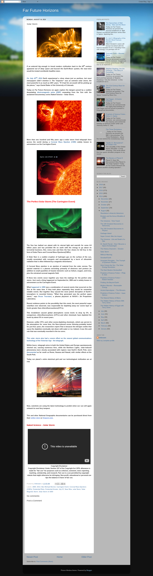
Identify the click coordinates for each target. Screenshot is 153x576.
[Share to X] (60, 484)
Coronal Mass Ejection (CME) (63, 142)
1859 (34, 487)
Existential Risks (38, 489)
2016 (101, 190)
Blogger (89, 570)
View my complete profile (105, 340)
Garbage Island (105, 233)
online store (35, 418)
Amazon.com (48, 418)
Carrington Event (63, 487)
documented (32, 352)
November (105, 202)
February (104, 326)
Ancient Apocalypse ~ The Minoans (112, 290)
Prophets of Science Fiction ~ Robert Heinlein (110, 278)
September (105, 208)
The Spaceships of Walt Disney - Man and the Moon (116, 24)
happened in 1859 (38, 287)
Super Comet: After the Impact (111, 236)
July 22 (61, 489)
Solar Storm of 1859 (46, 492)
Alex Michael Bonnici (48, 487)
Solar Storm (104, 252)
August (103, 211)
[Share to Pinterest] (64, 484)
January (104, 329)
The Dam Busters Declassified (111, 270)
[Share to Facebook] (62, 484)
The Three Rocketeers (114, 129)
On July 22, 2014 (34, 78)
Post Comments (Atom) (44, 561)
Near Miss (68, 489)
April (103, 320)
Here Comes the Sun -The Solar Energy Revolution (111, 266)
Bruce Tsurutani (45, 296)
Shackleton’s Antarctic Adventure (112, 213)
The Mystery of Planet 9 (114, 158)
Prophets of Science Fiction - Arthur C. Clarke (116, 115)
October (104, 205)
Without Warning (106, 254)
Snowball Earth (105, 258)
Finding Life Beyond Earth (109, 282)
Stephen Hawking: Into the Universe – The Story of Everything (115, 70)
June (103, 314)
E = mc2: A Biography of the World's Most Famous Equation (115, 40)
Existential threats (51, 489)
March (103, 323)
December (105, 199)
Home (60, 557)
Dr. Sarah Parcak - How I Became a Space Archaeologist (113, 245)
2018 (101, 184)
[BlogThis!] (58, 484)
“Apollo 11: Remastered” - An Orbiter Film (115, 143)
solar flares (77, 489)
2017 (101, 187)
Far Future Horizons (41, 10)
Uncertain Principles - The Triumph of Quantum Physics (112, 261)
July (102, 311)
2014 (38, 487)
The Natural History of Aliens (110, 298)
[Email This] (56, 484)
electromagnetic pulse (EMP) (49, 92)
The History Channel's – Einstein (112, 249)
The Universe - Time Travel (110, 221)
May (102, 317)
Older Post (86, 557)
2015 (101, 193)
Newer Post (32, 557)
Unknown (102, 338)
